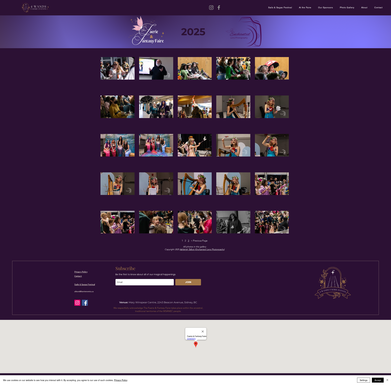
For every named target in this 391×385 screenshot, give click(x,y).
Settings (363, 380)
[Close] (387, 380)
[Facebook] (219, 8)
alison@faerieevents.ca (84, 291)
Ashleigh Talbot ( (188, 249)
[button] (308, 7)
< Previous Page (199, 240)
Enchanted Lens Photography (210, 249)
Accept (378, 380)
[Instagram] (211, 8)
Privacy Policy (80, 271)
